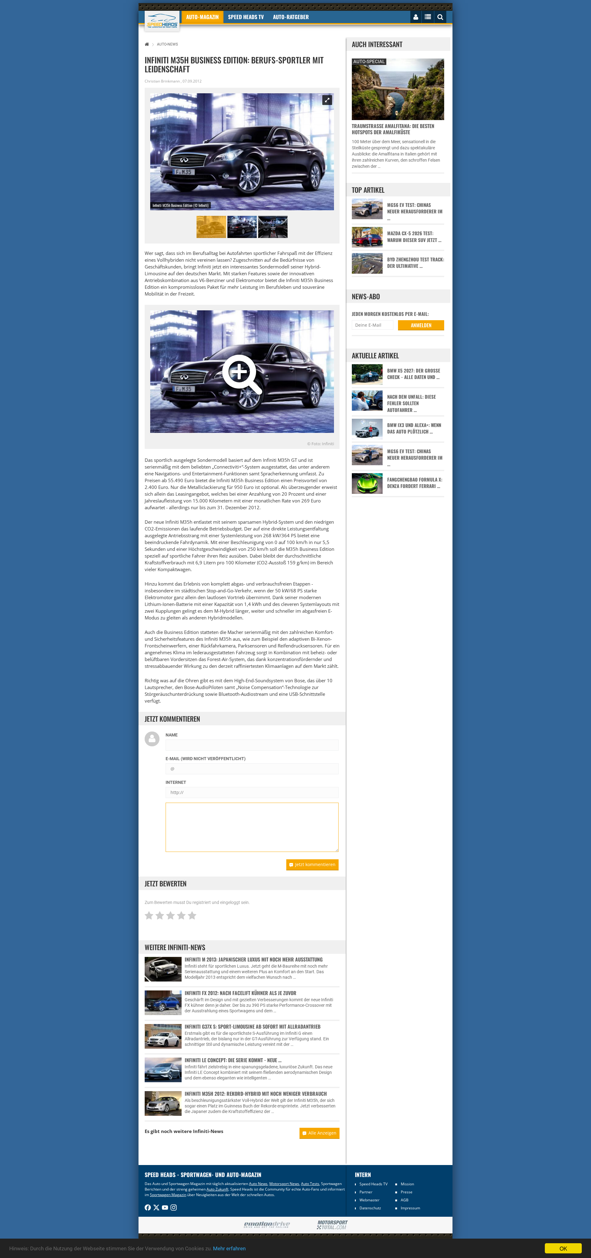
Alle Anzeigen (322, 1133)
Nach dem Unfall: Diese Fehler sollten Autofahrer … (411, 403)
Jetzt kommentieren (315, 864)
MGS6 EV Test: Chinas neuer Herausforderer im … (415, 211)
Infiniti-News (208, 1131)
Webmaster (370, 1200)
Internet (176, 782)
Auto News (258, 1183)
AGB (404, 1200)
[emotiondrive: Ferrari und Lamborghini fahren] (267, 1225)
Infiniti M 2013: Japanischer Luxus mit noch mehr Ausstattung (254, 959)
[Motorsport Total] (332, 1225)
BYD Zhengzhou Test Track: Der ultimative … (415, 262)
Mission (407, 1184)
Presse (406, 1192)
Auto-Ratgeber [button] (291, 17)
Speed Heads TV (374, 1184)
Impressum (410, 1208)
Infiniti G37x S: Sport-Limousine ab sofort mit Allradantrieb (252, 1026)
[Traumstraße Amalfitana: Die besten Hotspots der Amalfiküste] (398, 88)
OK (563, 1248)
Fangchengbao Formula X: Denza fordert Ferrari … (414, 482)
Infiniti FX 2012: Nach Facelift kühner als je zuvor (240, 993)
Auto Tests (310, 1183)
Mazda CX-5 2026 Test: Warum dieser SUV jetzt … (414, 236)
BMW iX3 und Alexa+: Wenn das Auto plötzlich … (414, 428)
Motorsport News (284, 1183)
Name (172, 734)
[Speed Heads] (162, 21)
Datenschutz (370, 1208)
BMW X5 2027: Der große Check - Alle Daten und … (413, 373)
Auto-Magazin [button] (202, 17)
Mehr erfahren (229, 1248)
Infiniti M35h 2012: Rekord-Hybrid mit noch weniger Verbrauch (256, 1093)
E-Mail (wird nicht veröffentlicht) (206, 758)
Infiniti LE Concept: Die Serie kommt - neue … (233, 1060)
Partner (366, 1192)
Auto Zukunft (217, 1189)
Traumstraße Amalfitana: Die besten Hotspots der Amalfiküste (393, 129)
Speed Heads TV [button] (246, 17)
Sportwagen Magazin (168, 1194)
